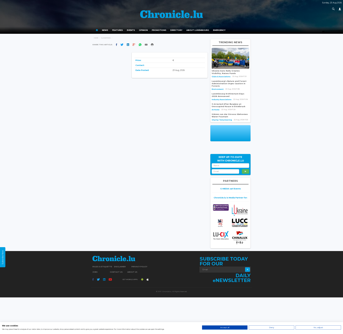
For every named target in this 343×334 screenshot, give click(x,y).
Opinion (143, 30)
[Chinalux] (240, 238)
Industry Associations (221, 100)
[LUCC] (240, 223)
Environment (217, 89)
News (105, 30)
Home (96, 38)
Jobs (95, 272)
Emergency (219, 30)
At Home (215, 110)
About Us (132, 272)
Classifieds (106, 38)
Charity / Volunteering (222, 120)
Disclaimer (120, 267)
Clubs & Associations (221, 77)
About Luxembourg (197, 30)
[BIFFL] (221, 207)
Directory (176, 30)
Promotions (159, 30)
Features (117, 30)
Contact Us (116, 272)
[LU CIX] (221, 235)
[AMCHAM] (221, 223)
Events (131, 30)
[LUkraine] (240, 210)
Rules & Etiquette (102, 267)
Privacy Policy (139, 267)
